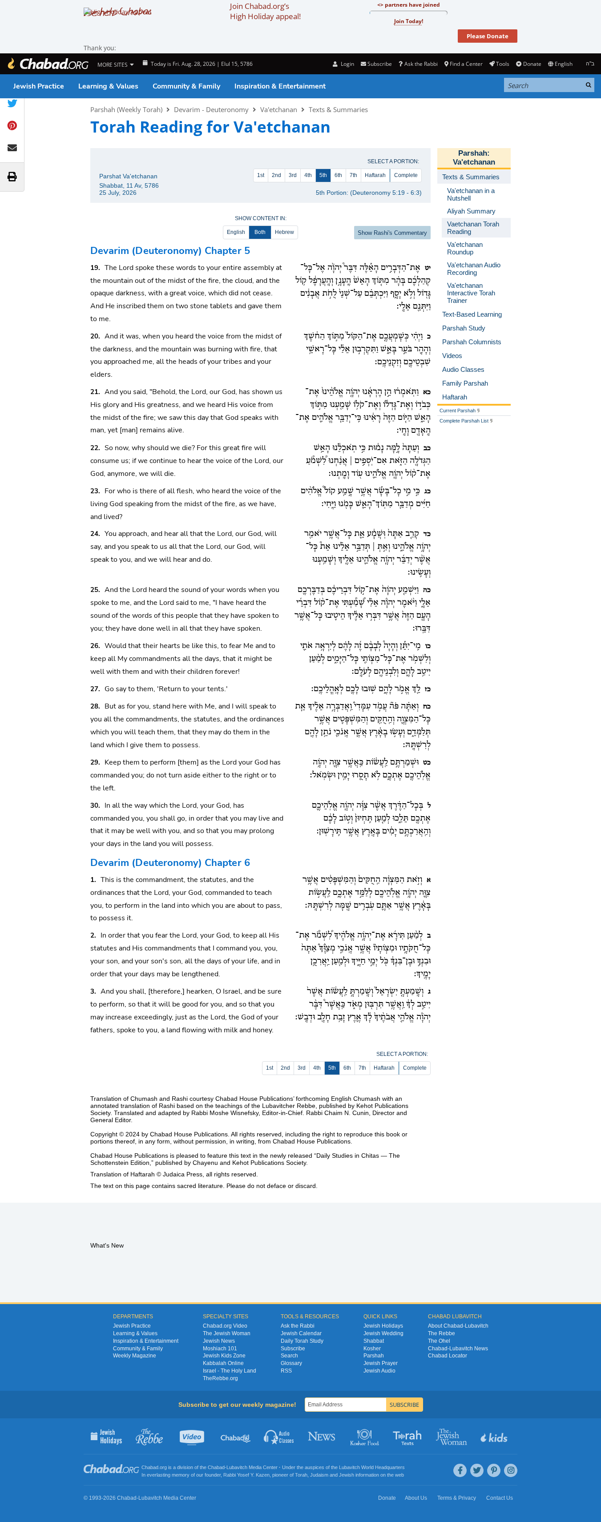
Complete (406, 175)
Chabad (216, 1467)
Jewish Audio (379, 1371)
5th (323, 175)
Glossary (291, 1363)
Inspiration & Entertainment (280, 86)
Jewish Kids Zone (224, 1356)
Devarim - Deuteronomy (211, 109)
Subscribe (293, 1348)
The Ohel (439, 1341)
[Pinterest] (493, 1470)
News (322, 1436)
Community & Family (186, 86)
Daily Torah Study (302, 1341)
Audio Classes (279, 1436)
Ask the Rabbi (420, 64)
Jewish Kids (495, 1436)
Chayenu (205, 1162)
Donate (532, 64)
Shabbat (373, 1341)
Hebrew (284, 232)
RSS (286, 1371)
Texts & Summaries (338, 109)
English (236, 232)
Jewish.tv (193, 1436)
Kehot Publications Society (269, 1162)
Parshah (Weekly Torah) (126, 109)
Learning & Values (108, 86)
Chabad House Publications (189, 1134)
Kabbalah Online (223, 1363)
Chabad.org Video (225, 1326)
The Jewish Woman (226, 1333)
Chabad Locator (447, 1356)
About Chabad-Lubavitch (458, 1326)
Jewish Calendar (301, 1333)
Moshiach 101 (220, 1348)
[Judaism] (48, 63)
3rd (293, 175)
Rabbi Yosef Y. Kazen (246, 1475)
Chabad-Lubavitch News (458, 1348)
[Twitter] (477, 1470)
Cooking (365, 1436)
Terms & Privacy (456, 1498)
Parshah (472, 153)
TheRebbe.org (220, 1378)
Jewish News (219, 1341)
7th (353, 175)
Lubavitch (236, 1467)
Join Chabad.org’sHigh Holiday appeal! (265, 11)
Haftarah (375, 175)
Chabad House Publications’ (254, 1098)
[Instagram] (510, 1470)
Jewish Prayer (380, 1363)
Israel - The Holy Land (229, 1371)
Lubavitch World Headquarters (372, 1467)
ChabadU (236, 1436)
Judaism (319, 1475)
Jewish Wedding (383, 1333)
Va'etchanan (278, 109)
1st (260, 175)
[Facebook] (460, 1470)
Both (260, 232)
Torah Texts (408, 1436)
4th (308, 175)
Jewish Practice (38, 86)
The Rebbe (441, 1333)
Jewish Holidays (383, 1326)
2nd (276, 175)
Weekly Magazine (134, 1356)
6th (338, 175)
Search (289, 1356)
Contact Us (499, 1498)
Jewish (346, 1475)
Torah (301, 1475)
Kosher (372, 1348)
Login (346, 64)
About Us (416, 1498)
